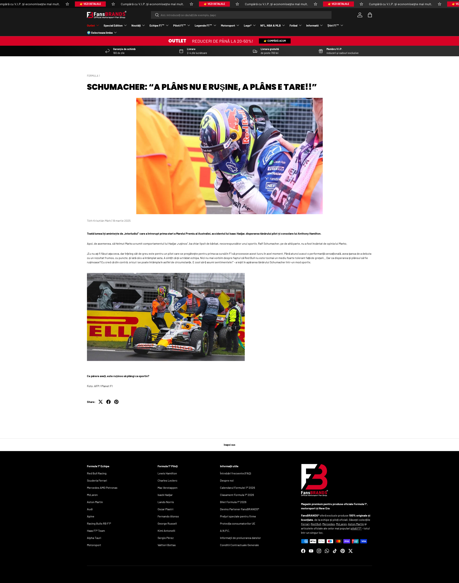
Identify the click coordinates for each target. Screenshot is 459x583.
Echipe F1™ (157, 25)
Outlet (91, 25)
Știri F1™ (333, 25)
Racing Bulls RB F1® (99, 523)
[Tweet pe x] (101, 402)
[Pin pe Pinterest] (116, 402)
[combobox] (241, 15)
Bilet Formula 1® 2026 (233, 502)
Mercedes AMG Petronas (102, 487)
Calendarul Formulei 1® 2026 (237, 487)
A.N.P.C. (225, 530)
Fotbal (293, 25)
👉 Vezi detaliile (90, 3)
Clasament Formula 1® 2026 (237, 494)
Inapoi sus (229, 444)
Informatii (312, 25)
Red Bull (316, 524)
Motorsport (228, 25)
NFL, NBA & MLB (270, 25)
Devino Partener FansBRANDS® (239, 509)
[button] (370, 15)
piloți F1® (356, 528)
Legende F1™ (203, 25)
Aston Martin (95, 502)
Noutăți (136, 25)
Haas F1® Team (96, 530)
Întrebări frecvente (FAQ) (235, 473)
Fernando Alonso (168, 516)
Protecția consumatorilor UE (237, 523)
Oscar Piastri (165, 509)
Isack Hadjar (165, 494)
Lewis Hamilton (167, 473)
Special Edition (113, 25)
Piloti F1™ (179, 25)
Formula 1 (93, 75)
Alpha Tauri (94, 537)
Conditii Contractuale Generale (239, 545)
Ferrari (305, 524)
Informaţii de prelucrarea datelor (240, 537)
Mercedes (328, 524)
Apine (90, 516)
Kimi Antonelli (166, 530)
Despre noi (227, 480)
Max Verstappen (168, 487)
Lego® (248, 25)
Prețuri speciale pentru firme (238, 516)
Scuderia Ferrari (97, 480)
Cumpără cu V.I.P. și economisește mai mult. (152, 4)
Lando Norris (166, 502)
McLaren (92, 494)
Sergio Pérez (166, 537)
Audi (90, 509)
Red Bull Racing (97, 473)
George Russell (167, 523)
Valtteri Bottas (167, 545)
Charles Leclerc (167, 480)
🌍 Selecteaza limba (100, 32)
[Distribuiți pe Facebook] (108, 402)
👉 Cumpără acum (275, 40)
